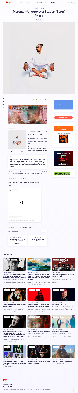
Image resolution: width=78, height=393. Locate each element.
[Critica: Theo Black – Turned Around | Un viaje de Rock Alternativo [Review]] (39, 294)
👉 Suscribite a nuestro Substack (63, 128)
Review (37, 259)
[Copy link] (3, 107)
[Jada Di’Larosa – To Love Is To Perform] (39, 321)
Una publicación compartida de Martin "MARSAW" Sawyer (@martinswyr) (21, 220)
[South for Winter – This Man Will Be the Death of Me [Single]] (39, 351)
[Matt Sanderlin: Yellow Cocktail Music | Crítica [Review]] (14, 294)
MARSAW (9, 128)
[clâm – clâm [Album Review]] (63, 321)
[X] (6, 386)
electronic (19, 227)
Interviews (7, 259)
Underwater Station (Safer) (15, 128)
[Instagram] (8, 386)
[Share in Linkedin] (3, 104)
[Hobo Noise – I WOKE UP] (63, 294)
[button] (3, 2)
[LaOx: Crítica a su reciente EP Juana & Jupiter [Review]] (63, 264)
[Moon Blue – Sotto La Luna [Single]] (63, 351)
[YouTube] (11, 386)
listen (29, 227)
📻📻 (32, 99)
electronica (25, 227)
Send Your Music (63, 117)
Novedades (38, 19)
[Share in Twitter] (3, 99)
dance (9, 227)
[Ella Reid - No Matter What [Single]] (37, 240)
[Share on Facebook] (3, 101)
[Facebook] (3, 386)
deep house (13, 227)
